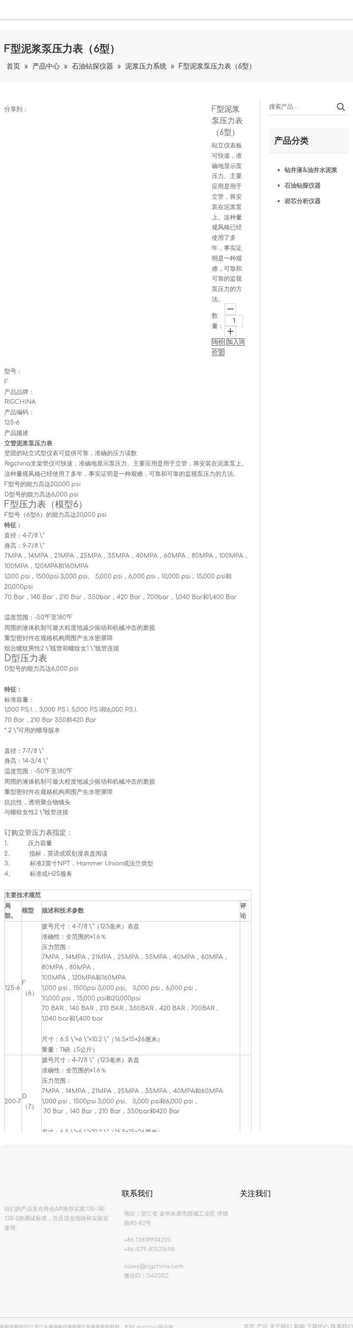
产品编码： (19, 412)
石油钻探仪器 (303, 185)
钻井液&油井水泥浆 (311, 170)
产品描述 (16, 433)
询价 (218, 342)
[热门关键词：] (341, 107)
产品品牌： (19, 392)
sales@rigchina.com (153, 1266)
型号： (13, 371)
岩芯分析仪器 (303, 201)
